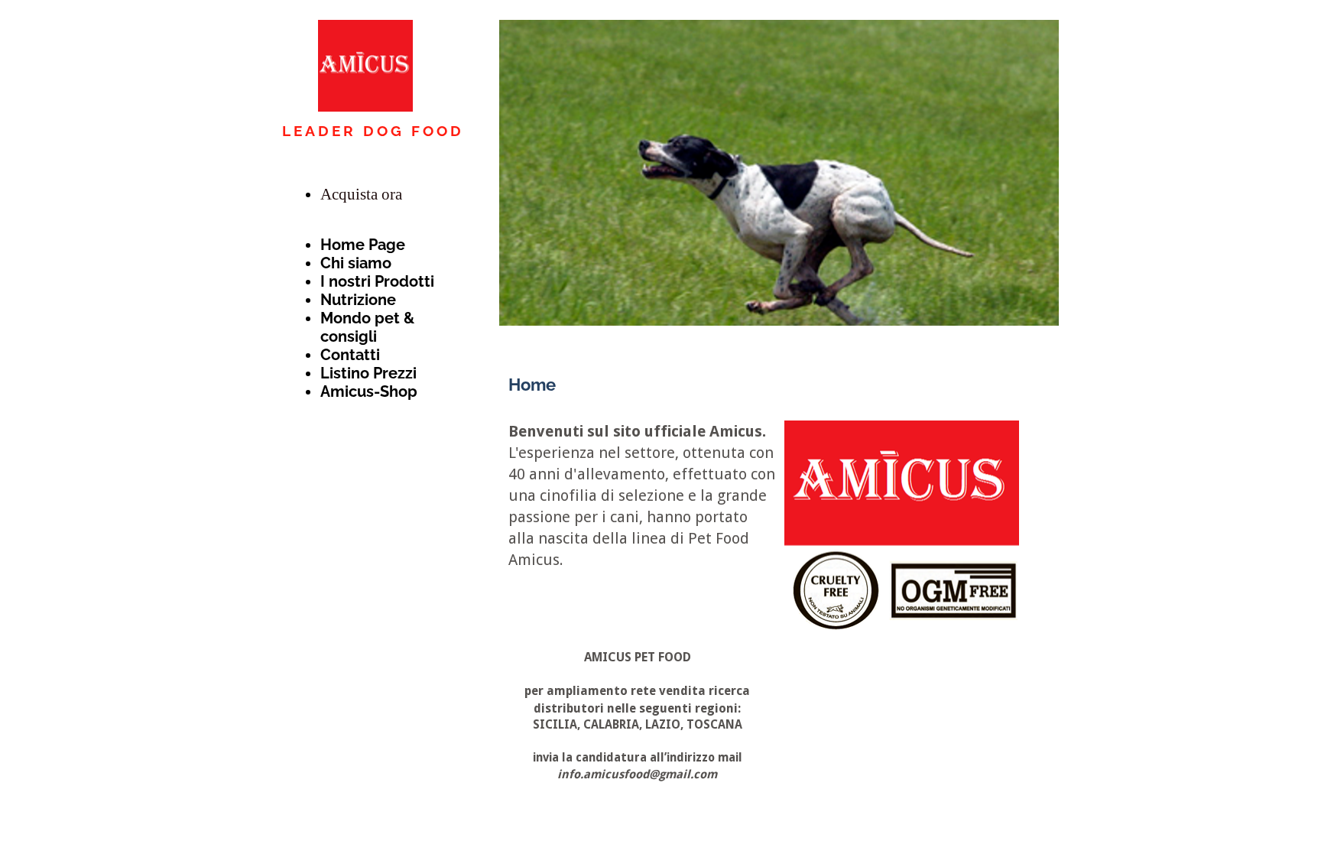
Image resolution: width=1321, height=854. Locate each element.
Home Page (362, 244)
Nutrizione (358, 300)
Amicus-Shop (368, 391)
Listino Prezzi (368, 373)
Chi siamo (355, 263)
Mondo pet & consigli (367, 327)
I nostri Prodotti (377, 281)
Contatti (350, 355)
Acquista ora (361, 194)
